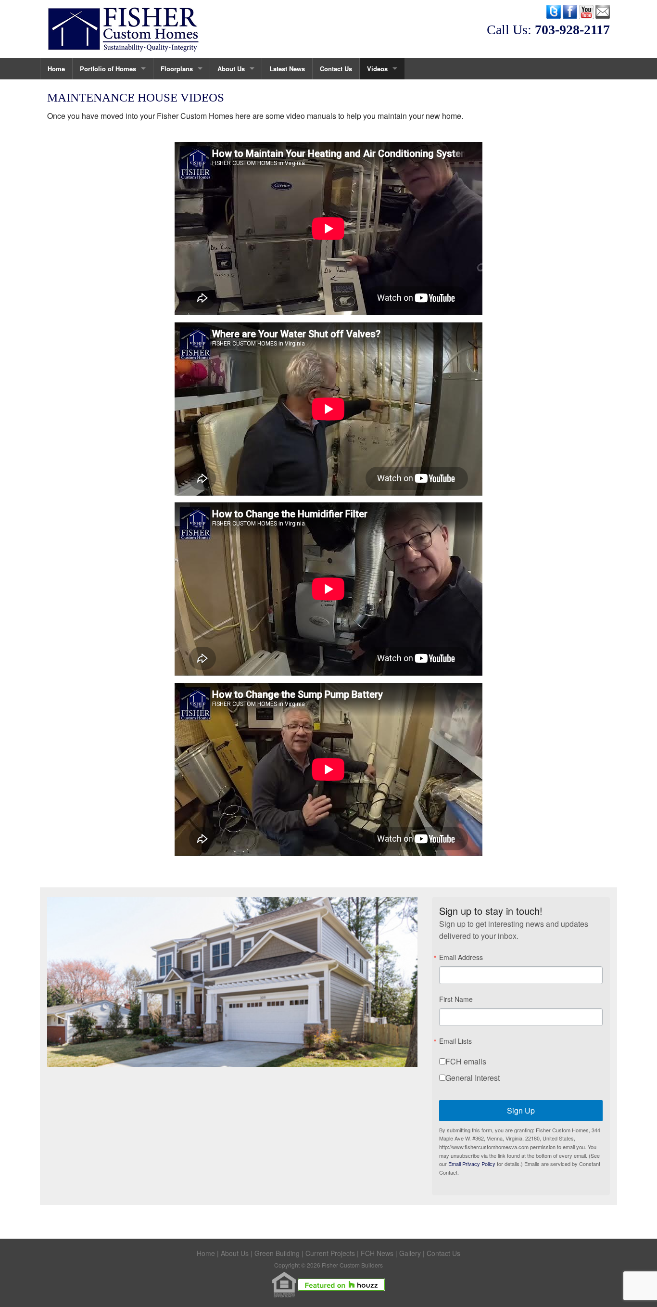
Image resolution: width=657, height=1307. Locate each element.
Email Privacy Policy (471, 1163)
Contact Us (336, 68)
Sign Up (521, 1110)
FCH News (377, 1253)
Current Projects (330, 1253)
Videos (377, 68)
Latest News (287, 68)
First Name (456, 999)
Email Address (461, 957)
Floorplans (177, 68)
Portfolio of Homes (108, 68)
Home (56, 68)
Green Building (277, 1253)
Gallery (410, 1253)
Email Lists (455, 1041)
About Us (231, 68)
